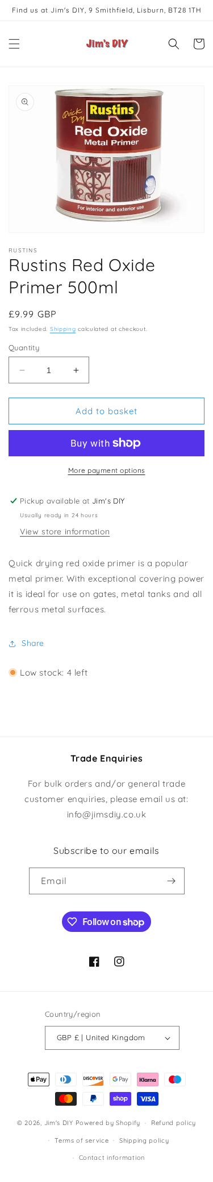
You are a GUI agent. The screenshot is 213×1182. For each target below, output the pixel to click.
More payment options (106, 470)
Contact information (112, 1157)
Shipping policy (144, 1140)
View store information (65, 531)
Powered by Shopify (108, 1123)
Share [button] (33, 643)
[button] (14, 43)
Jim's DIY (58, 1123)
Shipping (63, 329)
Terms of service (81, 1140)
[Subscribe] (171, 881)
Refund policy (173, 1123)
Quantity (24, 347)
